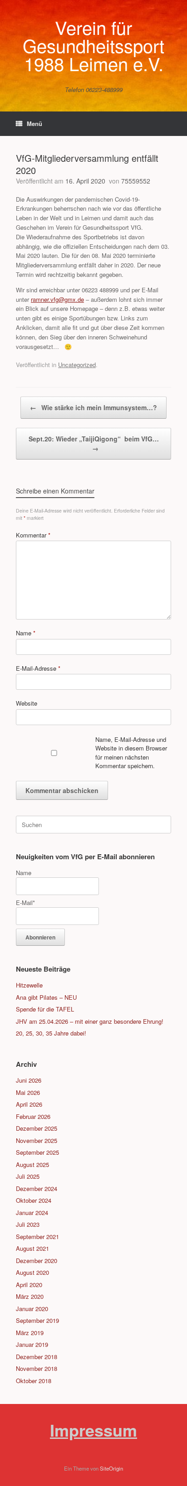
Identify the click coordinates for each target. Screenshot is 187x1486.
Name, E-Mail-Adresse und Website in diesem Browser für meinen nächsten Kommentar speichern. (131, 752)
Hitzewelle (29, 985)
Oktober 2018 (33, 1380)
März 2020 (30, 1296)
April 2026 (29, 1104)
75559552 (135, 180)
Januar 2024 (32, 1212)
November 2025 (36, 1140)
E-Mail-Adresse (38, 668)
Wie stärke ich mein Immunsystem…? (93, 407)
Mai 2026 (28, 1092)
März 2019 (30, 1332)
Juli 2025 (27, 1176)
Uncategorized (77, 364)
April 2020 (29, 1284)
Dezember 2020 (36, 1260)
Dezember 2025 (36, 1128)
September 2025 (37, 1152)
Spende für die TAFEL (45, 1009)
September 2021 (37, 1236)
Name (25, 633)
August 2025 (32, 1164)
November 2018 (36, 1368)
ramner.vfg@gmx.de (57, 299)
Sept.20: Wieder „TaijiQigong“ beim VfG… (94, 443)
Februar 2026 (33, 1116)
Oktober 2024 (33, 1200)
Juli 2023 (27, 1224)
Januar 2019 (32, 1344)
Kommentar (33, 535)
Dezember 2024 (36, 1188)
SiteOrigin (111, 1468)
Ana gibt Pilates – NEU (46, 997)
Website (26, 703)
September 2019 (37, 1320)
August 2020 (32, 1272)
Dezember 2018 (36, 1356)
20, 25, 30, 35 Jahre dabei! (51, 1033)
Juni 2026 (28, 1080)
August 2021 (32, 1248)
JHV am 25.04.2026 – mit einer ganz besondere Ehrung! (89, 1021)
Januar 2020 (32, 1308)
